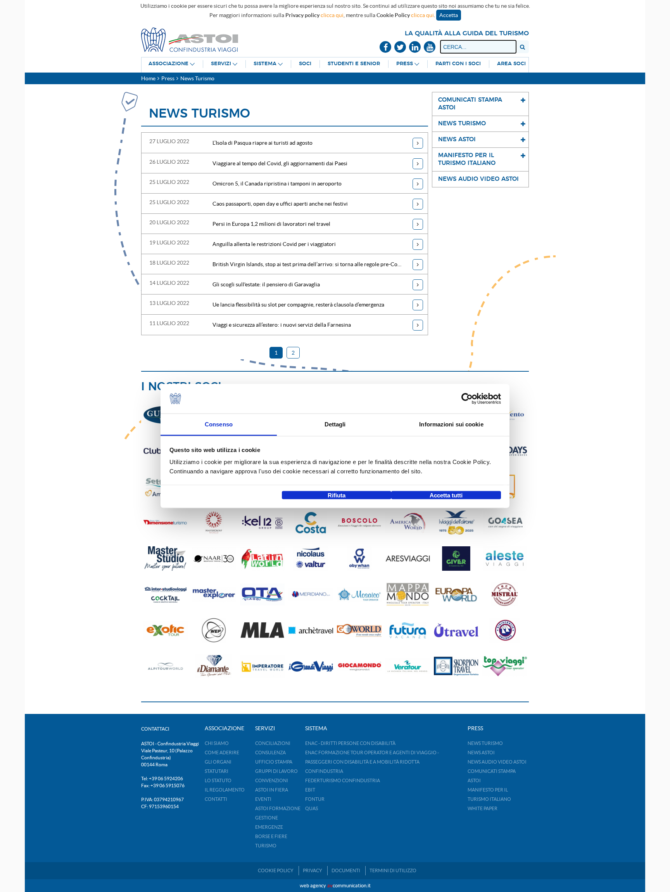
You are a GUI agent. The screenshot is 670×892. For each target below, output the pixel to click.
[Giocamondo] (359, 666)
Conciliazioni (272, 743)
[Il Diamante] (214, 666)
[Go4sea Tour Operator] (504, 523)
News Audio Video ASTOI (497, 761)
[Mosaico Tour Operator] (359, 594)
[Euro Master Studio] (165, 558)
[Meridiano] (310, 594)
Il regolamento (225, 789)
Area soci (511, 63)
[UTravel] (456, 630)
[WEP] (214, 630)
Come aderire (222, 752)
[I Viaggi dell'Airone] (456, 523)
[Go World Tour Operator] (359, 630)
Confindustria (324, 771)
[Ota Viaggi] (262, 594)
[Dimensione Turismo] (165, 523)
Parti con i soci (458, 63)
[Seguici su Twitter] (400, 47)
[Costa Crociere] (310, 523)
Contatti (216, 799)
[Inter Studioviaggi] (165, 594)
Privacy (312, 870)
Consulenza (270, 752)
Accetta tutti (446, 495)
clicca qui (332, 15)
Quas (311, 808)
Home (148, 78)
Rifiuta (336, 495)
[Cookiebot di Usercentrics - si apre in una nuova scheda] (467, 399)
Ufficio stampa (273, 761)
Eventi (263, 799)
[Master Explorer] (214, 594)
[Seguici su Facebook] (385, 47)
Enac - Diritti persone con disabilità (350, 743)
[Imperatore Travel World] (262, 666)
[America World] (407, 523)
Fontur (315, 799)
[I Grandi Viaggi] (310, 666)
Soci (305, 63)
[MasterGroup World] (214, 523)
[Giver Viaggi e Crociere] (456, 558)
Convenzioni (271, 780)
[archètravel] (310, 630)
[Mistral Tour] (504, 594)
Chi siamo (217, 743)
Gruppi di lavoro (276, 771)
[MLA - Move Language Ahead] (262, 630)
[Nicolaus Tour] (310, 558)
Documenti (346, 870)
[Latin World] (262, 558)
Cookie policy (276, 870)
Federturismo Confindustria (342, 780)
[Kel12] (262, 523)
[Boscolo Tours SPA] (359, 523)
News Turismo (485, 743)
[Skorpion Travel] (456, 666)
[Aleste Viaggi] (504, 558)
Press (404, 63)
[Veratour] (407, 666)
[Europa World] (456, 594)
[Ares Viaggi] (407, 558)
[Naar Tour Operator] (214, 558)
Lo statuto (218, 780)
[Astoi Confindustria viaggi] (189, 39)
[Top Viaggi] (504, 666)
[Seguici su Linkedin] (415, 47)
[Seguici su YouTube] (429, 47)
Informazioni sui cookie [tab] (451, 424)
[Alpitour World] (165, 666)
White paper (482, 808)
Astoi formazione (277, 808)
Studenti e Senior (354, 63)
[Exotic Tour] (165, 630)
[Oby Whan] (359, 558)
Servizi (221, 63)
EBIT (310, 789)
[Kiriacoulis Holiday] (504, 630)
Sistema (265, 63)
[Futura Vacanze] (407, 630)
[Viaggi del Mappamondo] (407, 594)
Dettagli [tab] (335, 424)
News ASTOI (481, 752)
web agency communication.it (335, 886)
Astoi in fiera (271, 789)
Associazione (168, 63)
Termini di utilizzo (393, 870)
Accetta (448, 15)
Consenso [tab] (219, 424)
